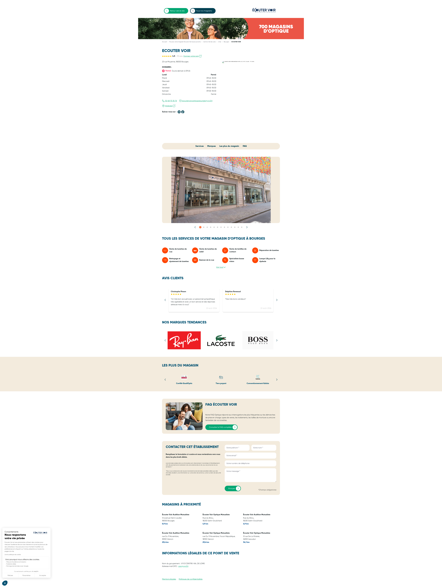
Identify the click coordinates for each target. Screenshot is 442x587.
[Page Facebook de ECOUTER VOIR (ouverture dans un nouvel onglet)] (183, 112)
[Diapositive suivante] (247, 227)
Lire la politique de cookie (13, 554)
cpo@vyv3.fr (183, 566)
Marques (211, 146)
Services (199, 146)
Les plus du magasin (229, 146)
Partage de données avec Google (17, 566)
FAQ (245, 146)
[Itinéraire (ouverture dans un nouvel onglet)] (238, 61)
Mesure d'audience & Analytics (16, 562)
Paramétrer (26, 575)
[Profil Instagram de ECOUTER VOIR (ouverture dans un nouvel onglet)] (179, 112)
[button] (5, 583)
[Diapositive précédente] (195, 227)
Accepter (42, 575)
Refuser (10, 575)
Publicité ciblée (11, 564)
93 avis (180, 56)
